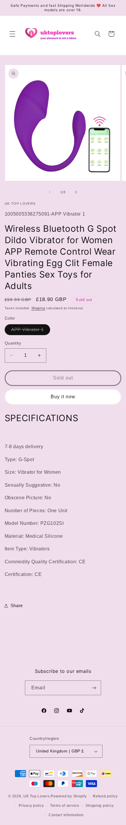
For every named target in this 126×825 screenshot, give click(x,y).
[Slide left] (49, 192)
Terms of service (64, 805)
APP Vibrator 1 (30, 331)
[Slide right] (76, 192)
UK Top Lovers (36, 796)
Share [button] (17, 605)
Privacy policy (31, 805)
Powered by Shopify (68, 796)
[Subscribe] (94, 688)
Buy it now (63, 396)
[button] (12, 34)
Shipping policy (99, 805)
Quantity (13, 343)
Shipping (38, 308)
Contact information (66, 815)
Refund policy (105, 796)
